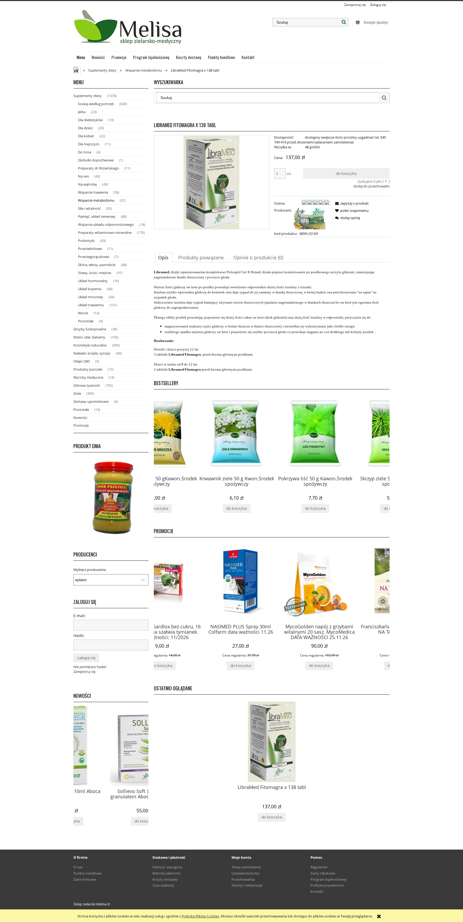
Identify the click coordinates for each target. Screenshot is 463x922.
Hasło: (78, 635)
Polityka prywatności (327, 885)
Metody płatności (166, 873)
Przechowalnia (243, 879)
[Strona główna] (128, 29)
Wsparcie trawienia (93, 192)
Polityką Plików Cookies (200, 916)
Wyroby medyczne (88, 377)
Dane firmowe (84, 879)
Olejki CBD (81, 361)
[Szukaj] (344, 22)
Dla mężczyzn (88, 144)
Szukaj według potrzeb (96, 103)
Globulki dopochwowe (96, 160)
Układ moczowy (90, 296)
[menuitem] (80, 57)
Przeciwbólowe (90, 248)
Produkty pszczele (87, 369)
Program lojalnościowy (329, 879)
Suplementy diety (87, 95)
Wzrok (83, 313)
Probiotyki (86, 240)
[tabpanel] (272, 321)
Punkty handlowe (87, 873)
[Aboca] (310, 217)
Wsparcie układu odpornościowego (106, 224)
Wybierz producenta (89, 569)
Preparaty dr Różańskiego (98, 168)
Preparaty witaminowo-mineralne (105, 232)
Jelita (81, 111)
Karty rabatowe (323, 873)
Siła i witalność (89, 208)
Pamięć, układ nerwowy (96, 216)
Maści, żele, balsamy (89, 337)
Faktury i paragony (167, 867)
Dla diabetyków (90, 119)
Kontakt (317, 891)
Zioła (77, 393)
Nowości (80, 417)
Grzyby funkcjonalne (89, 329)
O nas (78, 867)
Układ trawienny (91, 305)
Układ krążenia (89, 288)
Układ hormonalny (93, 280)
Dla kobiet (86, 136)
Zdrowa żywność (86, 385)
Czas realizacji (163, 885)
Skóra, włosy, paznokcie (96, 264)
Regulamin (319, 867)
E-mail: (79, 615)
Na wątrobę (87, 184)
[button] (351, 203)
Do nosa (84, 152)
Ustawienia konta (245, 873)
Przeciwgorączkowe (93, 256)
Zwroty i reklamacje (247, 885)
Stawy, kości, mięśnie (94, 272)
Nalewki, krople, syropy (91, 353)
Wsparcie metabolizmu (96, 200)
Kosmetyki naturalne (90, 345)
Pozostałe (86, 321)
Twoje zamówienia (246, 867)
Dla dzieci (85, 128)
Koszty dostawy (165, 879)
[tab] (164, 257)
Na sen (83, 176)
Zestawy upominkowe (91, 401)
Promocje (81, 425)
